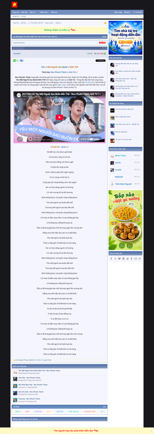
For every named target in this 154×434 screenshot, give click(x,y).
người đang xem (20, 43)
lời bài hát (89, 82)
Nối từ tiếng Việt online (122, 117)
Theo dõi (102, 42)
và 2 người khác (33, 360)
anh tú (18, 411)
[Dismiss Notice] (151, 431)
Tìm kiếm (23, 16)
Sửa (104, 407)
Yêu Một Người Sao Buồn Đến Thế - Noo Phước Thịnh (39, 370)
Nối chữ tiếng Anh (121, 132)
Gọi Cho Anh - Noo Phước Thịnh (31, 392)
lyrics (49, 411)
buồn (27, 411)
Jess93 (118, 170)
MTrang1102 (22, 394)
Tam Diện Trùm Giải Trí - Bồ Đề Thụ (127, 124)
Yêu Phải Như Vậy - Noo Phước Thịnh (32, 385)
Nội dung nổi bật (115, 58)
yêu (102, 411)
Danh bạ (54, 12)
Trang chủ (15, 12)
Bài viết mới (16, 16)
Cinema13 (16, 53)
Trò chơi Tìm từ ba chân (123, 139)
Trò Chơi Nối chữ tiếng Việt (124, 109)
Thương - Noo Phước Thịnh (29, 399)
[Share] (102, 48)
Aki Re (118, 163)
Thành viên (43, 12)
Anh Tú (72, 72)
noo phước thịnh (89, 411)
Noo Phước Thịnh (58, 72)
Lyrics (63, 147)
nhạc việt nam (73, 411)
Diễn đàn (24, 12)
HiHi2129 (119, 177)
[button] (34, 12)
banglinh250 (22, 380)
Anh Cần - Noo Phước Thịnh (29, 378)
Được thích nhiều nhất (117, 149)
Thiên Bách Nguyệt (123, 184)
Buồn (65, 67)
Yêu (43, 67)
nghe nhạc (62, 85)
